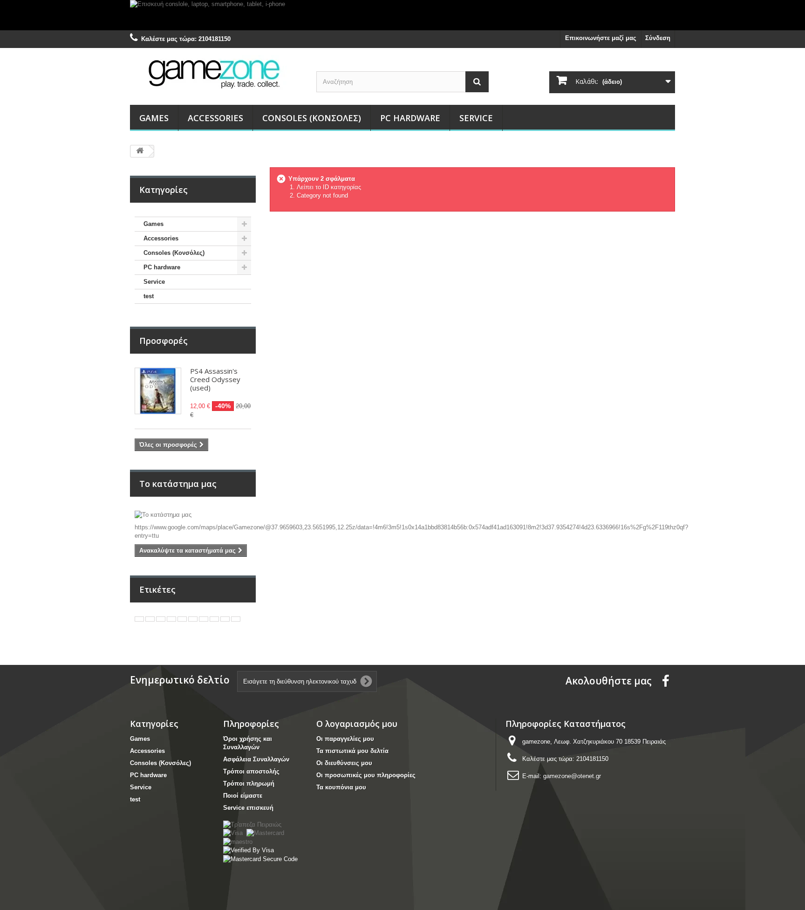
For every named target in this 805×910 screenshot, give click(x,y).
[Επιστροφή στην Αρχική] (140, 151)
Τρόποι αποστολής (251, 771)
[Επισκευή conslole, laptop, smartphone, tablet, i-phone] (402, 15)
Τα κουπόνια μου (341, 787)
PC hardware (410, 117)
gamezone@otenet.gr (572, 776)
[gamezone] (216, 73)
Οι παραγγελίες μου (345, 738)
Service (476, 117)
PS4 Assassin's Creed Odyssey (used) (215, 379)
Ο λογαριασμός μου (356, 723)
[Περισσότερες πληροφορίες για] (139, 619)
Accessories (215, 117)
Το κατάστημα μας (178, 483)
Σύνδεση (657, 37)
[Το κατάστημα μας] (193, 515)
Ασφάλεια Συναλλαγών (256, 759)
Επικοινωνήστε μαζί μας (600, 37)
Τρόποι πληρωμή (248, 783)
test (148, 296)
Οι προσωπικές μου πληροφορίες (366, 775)
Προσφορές (163, 340)
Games (154, 117)
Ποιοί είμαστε (242, 795)
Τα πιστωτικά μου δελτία (352, 750)
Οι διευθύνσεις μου (344, 762)
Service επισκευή (248, 807)
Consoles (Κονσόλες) (311, 117)
